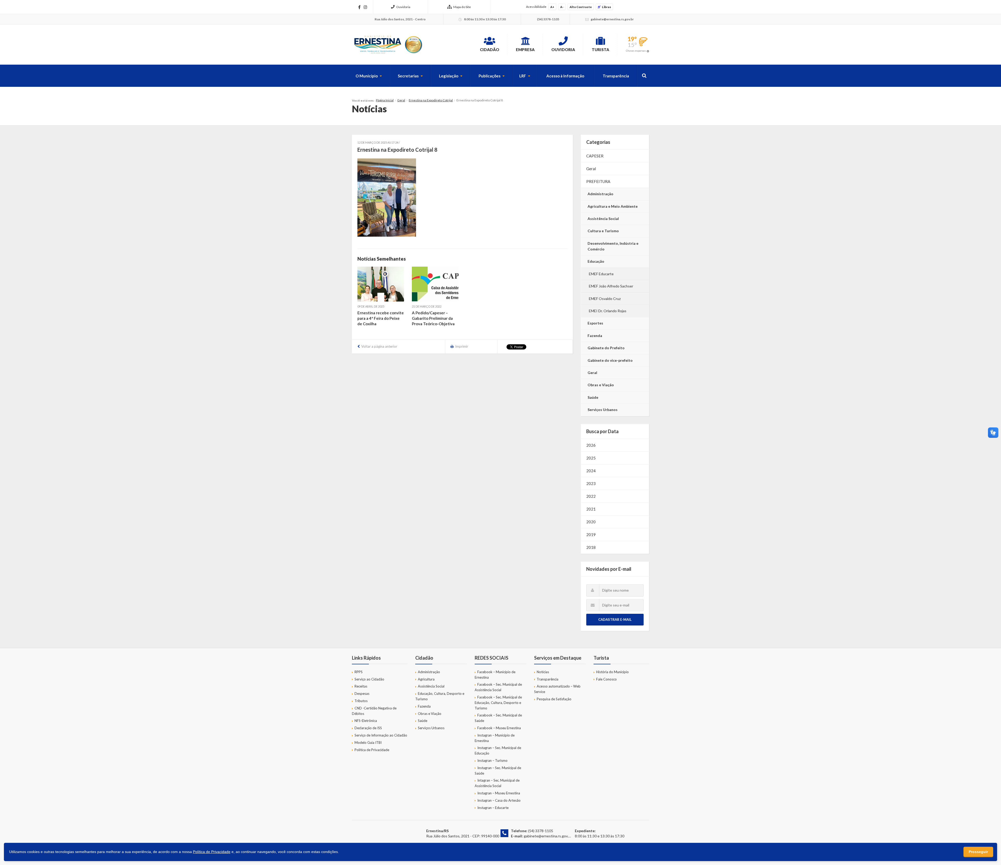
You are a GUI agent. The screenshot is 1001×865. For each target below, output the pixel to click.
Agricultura (426, 679)
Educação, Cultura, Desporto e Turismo (439, 696)
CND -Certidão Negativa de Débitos (374, 711)
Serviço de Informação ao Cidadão (381, 735)
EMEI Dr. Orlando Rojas (607, 311)
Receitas (361, 686)
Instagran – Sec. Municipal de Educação (498, 750)
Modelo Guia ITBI (368, 742)
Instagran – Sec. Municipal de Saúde (498, 770)
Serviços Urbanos (603, 409)
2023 (591, 483)
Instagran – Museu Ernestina (498, 793)
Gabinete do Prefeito (606, 348)
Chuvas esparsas (636, 50)
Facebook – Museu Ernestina (499, 728)
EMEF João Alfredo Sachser (611, 286)
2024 (591, 470)
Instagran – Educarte (493, 808)
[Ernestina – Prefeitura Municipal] (388, 44)
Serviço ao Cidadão (369, 679)
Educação (596, 261)
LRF (522, 75)
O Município (367, 75)
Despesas (362, 693)
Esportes (595, 323)
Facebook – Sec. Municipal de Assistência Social (498, 687)
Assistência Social (603, 218)
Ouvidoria (403, 7)
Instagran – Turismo (492, 760)
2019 (591, 534)
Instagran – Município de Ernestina (495, 738)
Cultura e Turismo (603, 231)
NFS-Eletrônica (366, 721)
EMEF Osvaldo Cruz (605, 298)
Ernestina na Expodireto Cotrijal (431, 100)
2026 (591, 445)
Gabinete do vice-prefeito (610, 360)
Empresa (525, 49)
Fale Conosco (606, 679)
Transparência (616, 75)
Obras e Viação (601, 385)
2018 (591, 547)
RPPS (359, 672)
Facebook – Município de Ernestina (495, 674)
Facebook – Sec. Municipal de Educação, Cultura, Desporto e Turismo (498, 702)
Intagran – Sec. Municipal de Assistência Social (497, 783)
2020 (591, 521)
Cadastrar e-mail (615, 619)
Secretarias (408, 75)
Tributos (361, 701)
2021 (591, 509)
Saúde (593, 397)
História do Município (612, 672)
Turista (600, 49)
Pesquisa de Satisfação (554, 699)
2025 (591, 458)
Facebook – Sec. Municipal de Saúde (498, 718)
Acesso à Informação (565, 75)
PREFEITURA (598, 181)
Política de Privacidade (372, 750)
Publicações (489, 75)
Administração (600, 194)
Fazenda (595, 335)
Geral (401, 100)
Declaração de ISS (368, 728)
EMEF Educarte (601, 274)
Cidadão (489, 49)
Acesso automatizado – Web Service (557, 689)
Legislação (448, 75)
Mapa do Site (462, 7)
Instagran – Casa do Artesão (499, 800)
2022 (591, 496)
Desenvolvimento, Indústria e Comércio (613, 246)
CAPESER (594, 156)
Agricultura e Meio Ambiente (613, 206)
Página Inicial (385, 100)
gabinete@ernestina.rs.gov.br (548, 836)
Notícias (543, 672)
